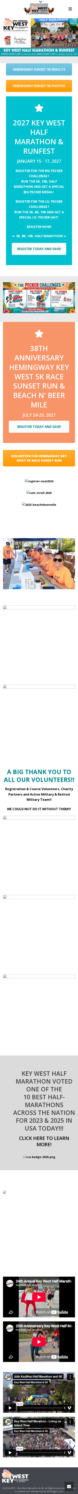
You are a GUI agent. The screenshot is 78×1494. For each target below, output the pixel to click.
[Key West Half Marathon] (39, 9)
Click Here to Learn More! (44, 1141)
